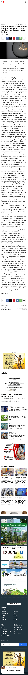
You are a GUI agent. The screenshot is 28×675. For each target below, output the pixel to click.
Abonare (23, 644)
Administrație (11, 432)
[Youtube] (14, 633)
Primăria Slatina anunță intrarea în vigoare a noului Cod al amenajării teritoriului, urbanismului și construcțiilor (17, 436)
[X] (10, 38)
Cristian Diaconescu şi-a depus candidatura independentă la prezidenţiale (21, 308)
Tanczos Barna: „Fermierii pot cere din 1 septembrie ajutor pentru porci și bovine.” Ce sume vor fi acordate (7, 480)
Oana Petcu (6, 34)
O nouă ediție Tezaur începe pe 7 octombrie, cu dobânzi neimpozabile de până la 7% (7, 308)
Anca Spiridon (9, 392)
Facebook (19, 627)
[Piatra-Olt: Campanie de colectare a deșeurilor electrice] (14, 383)
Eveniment (3, 392)
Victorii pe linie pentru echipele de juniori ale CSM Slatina (17, 426)
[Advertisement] (14, 14)
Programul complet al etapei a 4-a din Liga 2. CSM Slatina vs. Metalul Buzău (17, 418)
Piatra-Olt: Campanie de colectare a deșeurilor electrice (11, 395)
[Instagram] (14, 630)
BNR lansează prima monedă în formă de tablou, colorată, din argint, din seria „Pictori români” (18, 409)
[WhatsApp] (20, 38)
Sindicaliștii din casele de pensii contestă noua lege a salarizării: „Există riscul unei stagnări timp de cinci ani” (20, 480)
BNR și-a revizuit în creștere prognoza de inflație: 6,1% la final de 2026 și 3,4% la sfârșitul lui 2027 (7, 500)
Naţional (10, 406)
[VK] (17, 38)
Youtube (19, 633)
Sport (10, 423)
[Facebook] (7, 38)
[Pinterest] (14, 38)
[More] (23, 38)
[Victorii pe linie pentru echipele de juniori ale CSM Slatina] (4, 426)
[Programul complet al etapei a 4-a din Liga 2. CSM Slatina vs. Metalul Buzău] (4, 418)
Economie (3, 24)
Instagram (19, 629)
